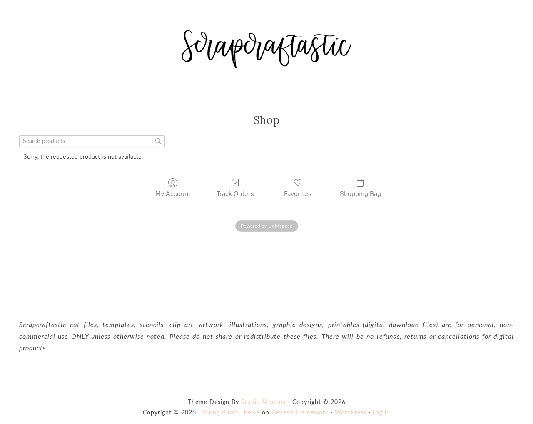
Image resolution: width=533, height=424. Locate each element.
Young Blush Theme (231, 413)
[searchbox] (92, 141)
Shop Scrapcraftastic (266, 49)
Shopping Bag (360, 194)
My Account (173, 194)
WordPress (350, 413)
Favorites (297, 194)
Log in (381, 413)
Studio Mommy (263, 402)
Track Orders (235, 194)
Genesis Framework (300, 413)
